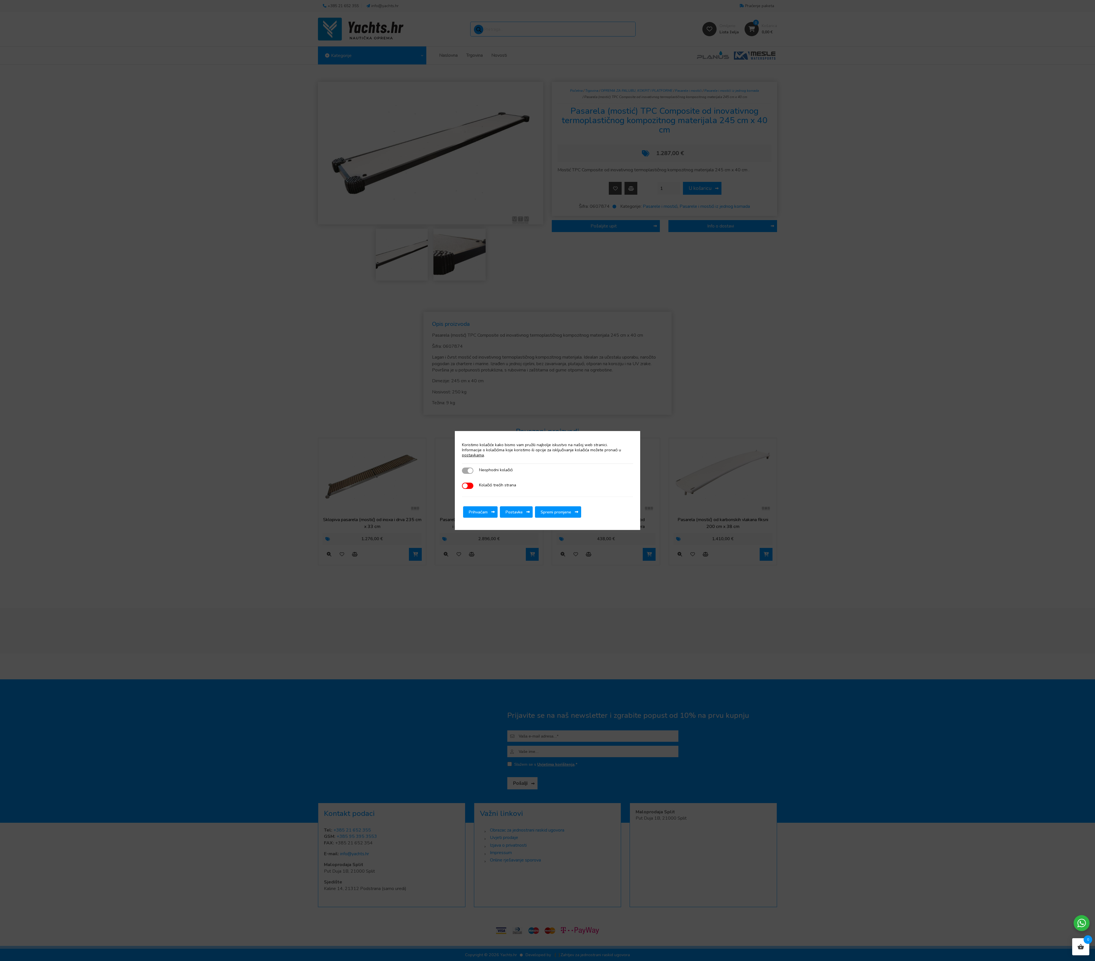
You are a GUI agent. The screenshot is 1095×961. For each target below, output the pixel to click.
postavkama (473, 455)
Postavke (514, 512)
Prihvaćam (478, 512)
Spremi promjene (556, 512)
